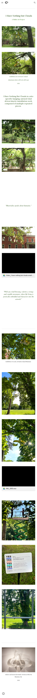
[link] (18, 265)
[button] (2, 2)
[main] (18, 17)
